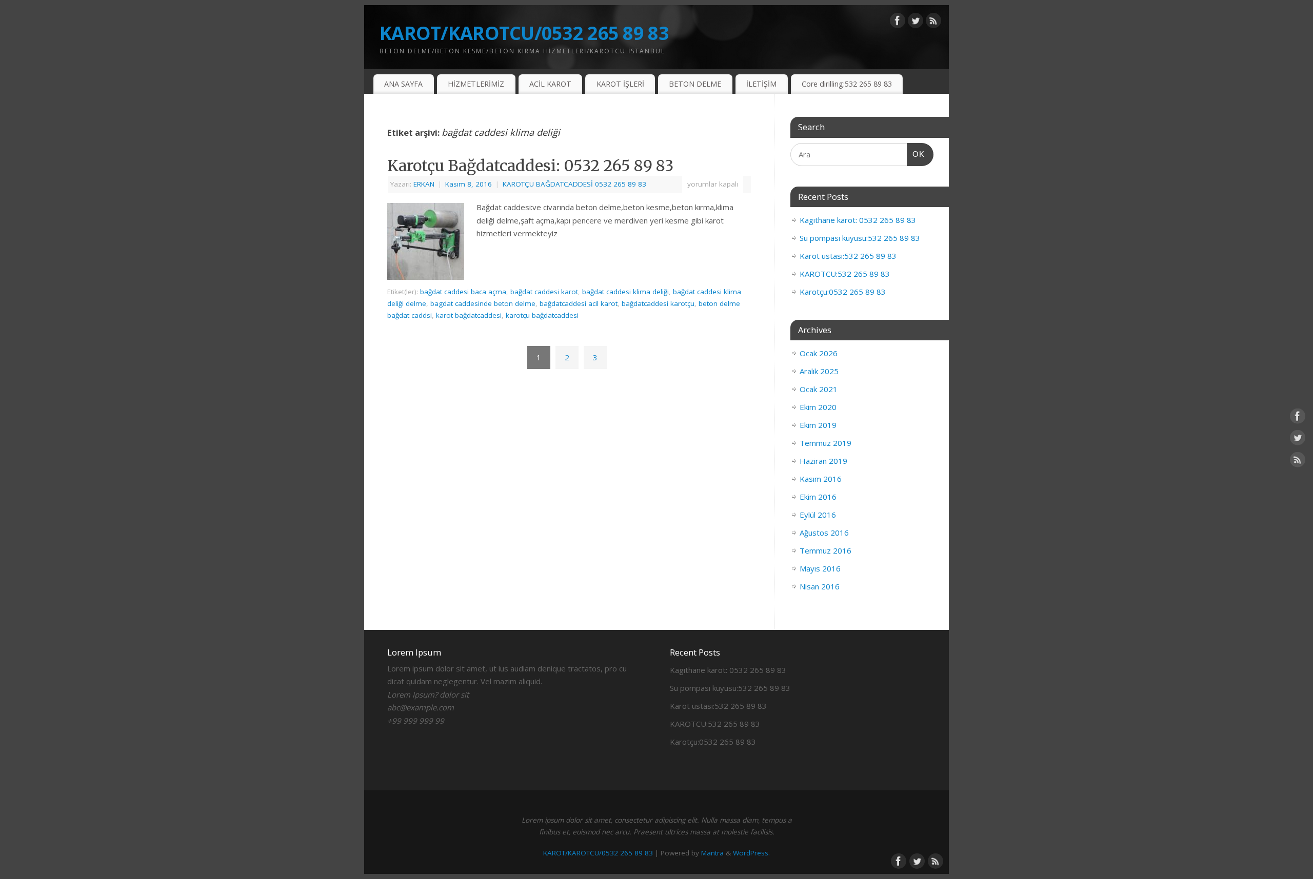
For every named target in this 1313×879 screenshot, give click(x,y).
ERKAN (423, 184)
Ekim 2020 (818, 407)
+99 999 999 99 (415, 721)
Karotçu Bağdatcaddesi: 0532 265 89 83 (530, 165)
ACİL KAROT (550, 84)
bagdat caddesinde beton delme (482, 303)
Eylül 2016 (818, 514)
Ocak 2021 (819, 389)
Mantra (712, 852)
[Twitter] (915, 22)
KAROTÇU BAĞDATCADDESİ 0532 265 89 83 (574, 184)
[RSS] (933, 22)
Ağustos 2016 (824, 532)
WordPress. (751, 852)
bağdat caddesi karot (544, 291)
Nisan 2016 (820, 586)
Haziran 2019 (823, 461)
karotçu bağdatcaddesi (542, 315)
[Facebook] (897, 22)
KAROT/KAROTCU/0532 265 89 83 (524, 33)
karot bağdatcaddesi (469, 315)
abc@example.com (420, 707)
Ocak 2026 (819, 353)
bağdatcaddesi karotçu (658, 303)
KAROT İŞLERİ (620, 84)
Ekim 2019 (818, 425)
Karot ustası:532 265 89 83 (848, 256)
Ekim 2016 (818, 497)
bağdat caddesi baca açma (463, 291)
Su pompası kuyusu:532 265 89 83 (860, 238)
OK (916, 153)
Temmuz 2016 (825, 550)
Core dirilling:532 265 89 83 (847, 84)
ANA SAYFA (403, 84)
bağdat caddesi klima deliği (625, 291)
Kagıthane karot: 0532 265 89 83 (858, 220)
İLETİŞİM (761, 84)
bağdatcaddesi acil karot (579, 303)
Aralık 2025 (819, 371)
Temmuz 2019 (825, 443)
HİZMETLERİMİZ (476, 84)
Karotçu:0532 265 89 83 (843, 292)
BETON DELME (695, 84)
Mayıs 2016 (820, 568)
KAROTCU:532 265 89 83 (845, 274)
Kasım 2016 (821, 479)
